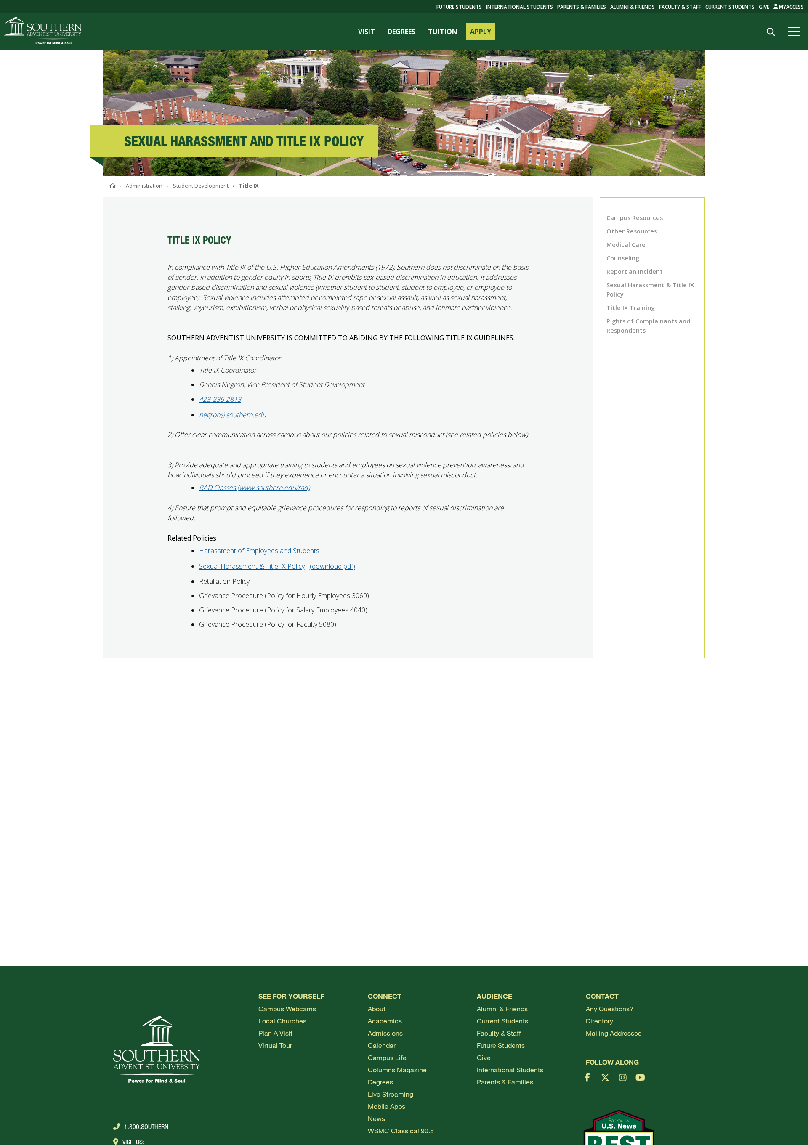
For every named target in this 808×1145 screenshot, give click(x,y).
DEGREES (401, 31)
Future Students (501, 1045)
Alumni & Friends (632, 7)
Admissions (385, 1033)
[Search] (770, 32)
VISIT (366, 31)
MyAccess (791, 7)
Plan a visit (275, 1033)
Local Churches (282, 1021)
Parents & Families (581, 7)
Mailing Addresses (613, 1033)
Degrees (380, 1082)
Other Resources (631, 231)
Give (764, 7)
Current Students (730, 7)
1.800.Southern (146, 1126)
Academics (385, 1021)
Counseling (622, 258)
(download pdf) (332, 566)
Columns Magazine (397, 1069)
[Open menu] (796, 32)
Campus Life (387, 1057)
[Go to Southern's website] (43, 31)
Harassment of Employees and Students (259, 550)
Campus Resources (634, 218)
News (376, 1118)
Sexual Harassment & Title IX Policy (252, 566)
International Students (519, 7)
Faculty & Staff (680, 7)
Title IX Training (630, 308)
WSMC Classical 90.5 (401, 1130)
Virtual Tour (275, 1045)
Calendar (382, 1045)
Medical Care (626, 245)
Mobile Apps (386, 1106)
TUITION (442, 31)
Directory (599, 1021)
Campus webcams (287, 1008)
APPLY (480, 31)
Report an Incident (634, 272)
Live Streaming (390, 1094)
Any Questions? (609, 1008)
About (376, 1008)
